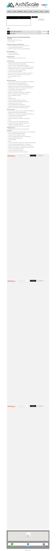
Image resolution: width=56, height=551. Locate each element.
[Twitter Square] (43, 4)
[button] (44, 31)
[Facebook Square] (44, 4)
